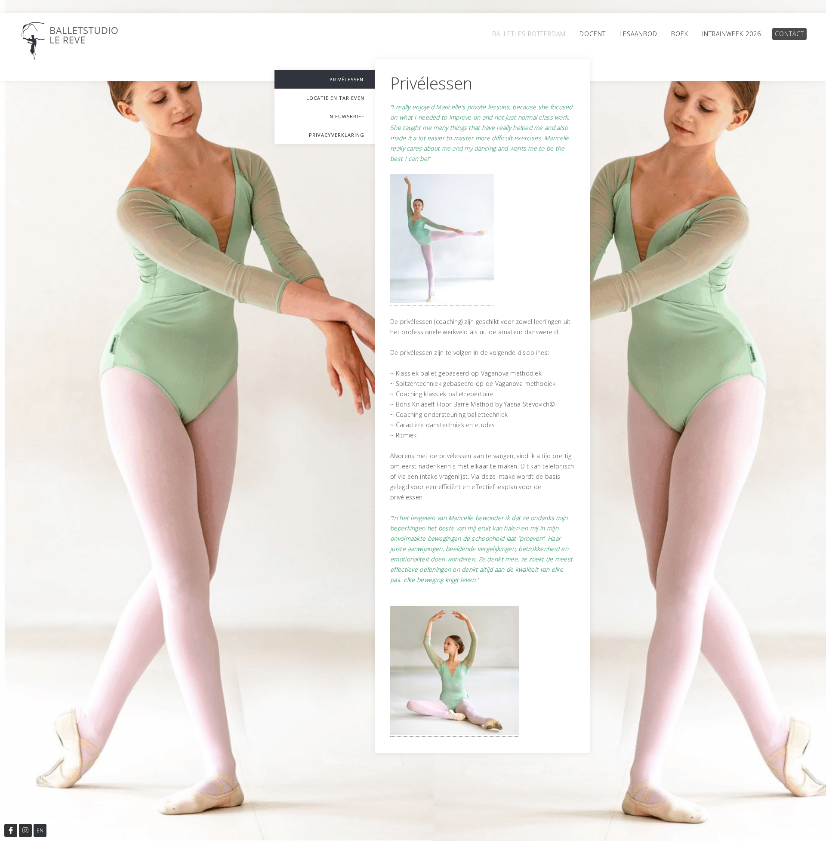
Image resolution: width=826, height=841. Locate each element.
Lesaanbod (638, 34)
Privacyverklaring (336, 135)
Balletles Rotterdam (529, 34)
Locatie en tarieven (335, 98)
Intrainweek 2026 (731, 34)
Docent (592, 34)
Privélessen (347, 79)
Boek (679, 34)
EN (40, 830)
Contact (789, 34)
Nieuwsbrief (347, 116)
